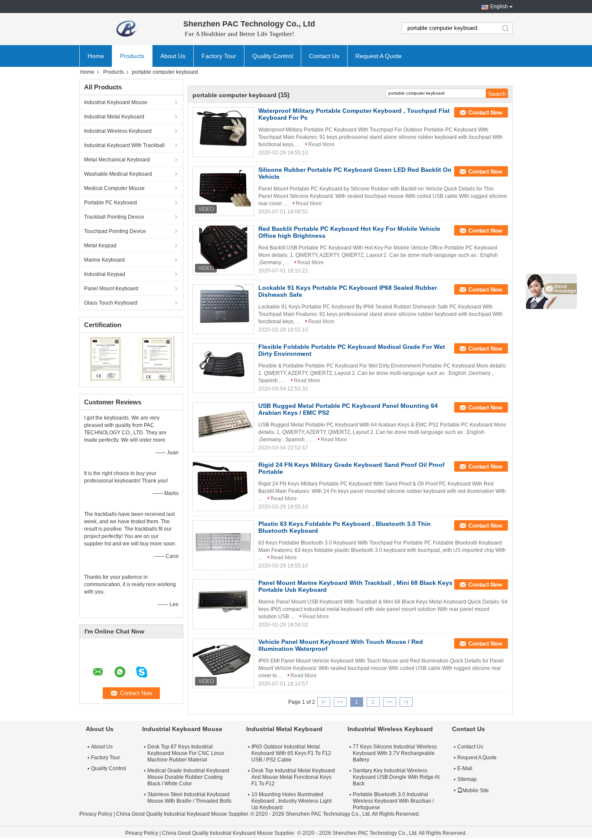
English (499, 6)
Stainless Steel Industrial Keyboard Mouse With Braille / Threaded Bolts (189, 797)
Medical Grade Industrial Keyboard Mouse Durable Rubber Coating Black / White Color (188, 777)
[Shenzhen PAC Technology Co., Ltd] (127, 28)
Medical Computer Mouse (114, 188)
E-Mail (464, 768)
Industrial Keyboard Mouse (115, 102)
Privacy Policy (95, 814)
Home (96, 55)
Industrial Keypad (104, 274)
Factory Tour (219, 55)
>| (406, 702)
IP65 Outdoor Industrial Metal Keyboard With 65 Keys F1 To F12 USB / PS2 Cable (291, 753)
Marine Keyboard (104, 260)
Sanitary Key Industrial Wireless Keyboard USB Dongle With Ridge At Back (396, 777)
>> (390, 702)
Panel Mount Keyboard (111, 288)
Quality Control (272, 55)
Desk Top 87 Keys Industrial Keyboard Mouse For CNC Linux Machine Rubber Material (185, 753)
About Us (172, 55)
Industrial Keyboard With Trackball (124, 145)
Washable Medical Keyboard (118, 174)
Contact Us (324, 55)
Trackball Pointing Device (114, 217)
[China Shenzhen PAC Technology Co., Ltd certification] (105, 359)
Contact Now (485, 112)
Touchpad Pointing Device (115, 231)
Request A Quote (378, 55)
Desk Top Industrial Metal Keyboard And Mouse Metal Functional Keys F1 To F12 (293, 777)
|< (324, 702)
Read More (321, 144)
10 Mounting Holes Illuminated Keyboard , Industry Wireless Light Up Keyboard (291, 800)
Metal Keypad (100, 246)
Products (132, 55)
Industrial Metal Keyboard (114, 117)
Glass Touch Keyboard (110, 303)
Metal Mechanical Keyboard (117, 160)
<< (340, 702)
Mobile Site (475, 791)
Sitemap (467, 779)
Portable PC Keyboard (110, 203)
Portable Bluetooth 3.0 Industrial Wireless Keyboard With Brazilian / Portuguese (393, 800)
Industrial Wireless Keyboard (118, 131)
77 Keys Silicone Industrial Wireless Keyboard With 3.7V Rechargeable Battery (395, 753)
